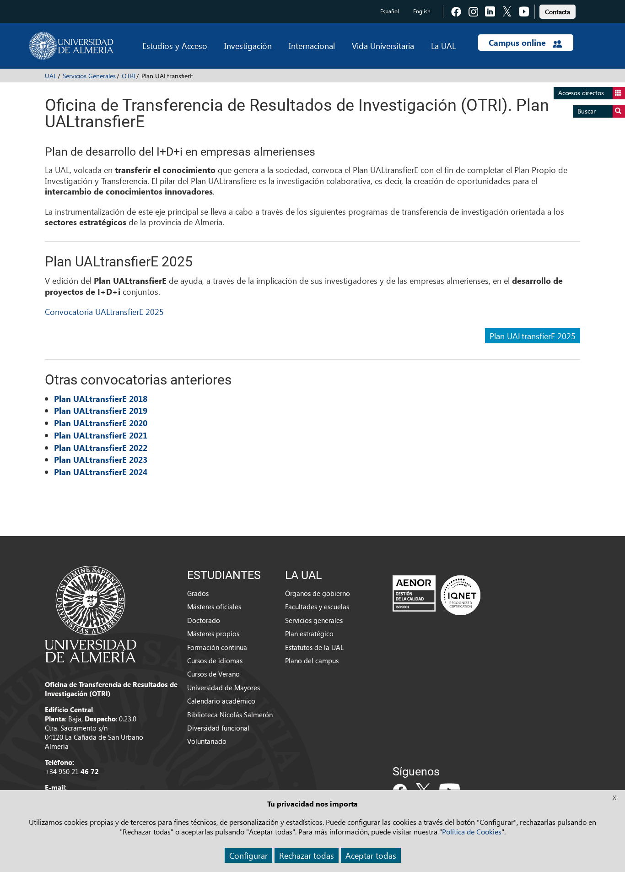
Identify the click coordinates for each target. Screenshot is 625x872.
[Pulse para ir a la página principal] (71, 46)
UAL (51, 75)
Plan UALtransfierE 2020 (100, 422)
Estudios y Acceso (174, 45)
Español (389, 11)
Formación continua (217, 647)
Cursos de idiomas (214, 660)
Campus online (518, 42)
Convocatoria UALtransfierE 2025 (104, 311)
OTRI (128, 75)
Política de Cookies (471, 831)
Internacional (312, 45)
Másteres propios (213, 633)
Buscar (586, 111)
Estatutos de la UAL (314, 647)
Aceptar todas (370, 855)
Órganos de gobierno (317, 593)
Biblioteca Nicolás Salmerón (230, 714)
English (422, 11)
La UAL (443, 45)
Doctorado (203, 620)
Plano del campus (312, 660)
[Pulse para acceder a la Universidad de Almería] (90, 613)
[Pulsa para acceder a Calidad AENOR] (436, 595)
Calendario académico (221, 700)
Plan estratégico (309, 633)
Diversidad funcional (218, 727)
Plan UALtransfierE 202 (98, 459)
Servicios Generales (89, 75)
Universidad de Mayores (223, 687)
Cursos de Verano (213, 673)
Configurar (248, 855)
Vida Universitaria (383, 45)
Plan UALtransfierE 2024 (100, 471)
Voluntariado (206, 741)
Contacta (557, 11)
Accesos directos (581, 92)
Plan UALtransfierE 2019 (100, 410)
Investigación (248, 45)
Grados (198, 593)
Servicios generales (314, 620)
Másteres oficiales (214, 606)
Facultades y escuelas (317, 606)
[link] (557, 10)
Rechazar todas (306, 855)
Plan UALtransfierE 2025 (533, 335)
